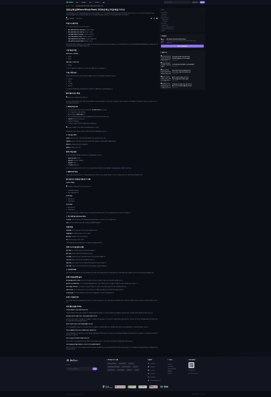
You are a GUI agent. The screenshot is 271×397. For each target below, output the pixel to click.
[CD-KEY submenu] (100, 2)
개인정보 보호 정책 (172, 368)
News (72, 5)
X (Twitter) (152, 363)
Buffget (68, 5)
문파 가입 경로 (163, 23)
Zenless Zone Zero (126, 366)
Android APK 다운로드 (194, 373)
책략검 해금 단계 (165, 19)
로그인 (202, 2)
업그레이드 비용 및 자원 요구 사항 (167, 27)
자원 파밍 (163, 30)
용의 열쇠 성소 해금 (164, 17)
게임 (77, 2)
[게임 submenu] (79, 2)
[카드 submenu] (92, 2)
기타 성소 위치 (164, 21)
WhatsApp (152, 377)
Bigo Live (135, 366)
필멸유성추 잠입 (165, 25)
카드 (90, 2)
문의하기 (170, 373)
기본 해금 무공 (163, 14)
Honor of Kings (121, 369)
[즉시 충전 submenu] (87, 2)
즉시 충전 (84, 2)
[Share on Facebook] (151, 18)
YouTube (152, 370)
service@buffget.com (155, 380)
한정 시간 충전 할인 (182, 46)
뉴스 (104, 2)
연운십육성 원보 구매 (117, 168)
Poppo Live (131, 363)
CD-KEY (97, 2)
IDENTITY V (129, 369)
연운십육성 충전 (143, 44)
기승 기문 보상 (163, 15)
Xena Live (137, 369)
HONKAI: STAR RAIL (112, 363)
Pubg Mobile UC (122, 363)
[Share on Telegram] (157, 18)
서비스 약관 (170, 366)
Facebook (152, 373)
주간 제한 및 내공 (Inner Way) (167, 28)
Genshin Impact (111, 369)
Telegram (152, 366)
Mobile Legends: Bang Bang (113, 366)
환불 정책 (170, 371)
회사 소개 (170, 364)
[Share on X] (154, 18)
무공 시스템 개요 (164, 12)
